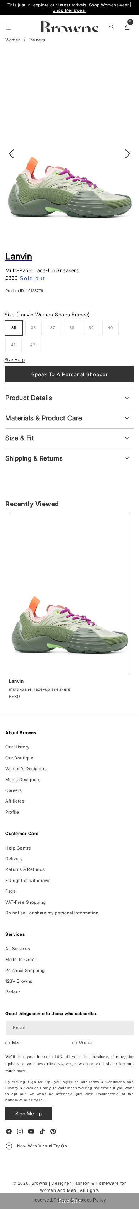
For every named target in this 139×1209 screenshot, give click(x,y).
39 (94, 330)
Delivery (13, 858)
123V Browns (18, 981)
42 (35, 347)
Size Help (15, 359)
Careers (13, 790)
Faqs (10, 891)
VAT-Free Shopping (25, 902)
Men (16, 1042)
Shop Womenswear (109, 4)
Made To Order (20, 959)
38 (75, 330)
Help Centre (18, 848)
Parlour (12, 991)
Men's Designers (23, 779)
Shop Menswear (69, 10)
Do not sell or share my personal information (51, 912)
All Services (17, 948)
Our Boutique (19, 758)
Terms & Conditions (106, 1082)
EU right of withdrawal (28, 880)
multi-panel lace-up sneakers (39, 689)
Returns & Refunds (25, 869)
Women (13, 39)
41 (16, 347)
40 (113, 330)
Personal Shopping (25, 970)
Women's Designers (26, 768)
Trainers (37, 39)
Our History (17, 747)
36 (36, 330)
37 (55, 330)
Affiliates (14, 801)
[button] (9, 27)
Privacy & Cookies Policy (27, 1088)
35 (16, 330)
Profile (12, 812)
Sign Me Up (28, 1113)
